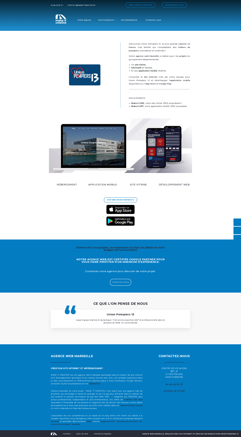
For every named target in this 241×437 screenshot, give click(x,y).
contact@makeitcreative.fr (81, 5)
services (55, 421)
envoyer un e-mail (174, 391)
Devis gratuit (140, 5)
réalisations (95, 384)
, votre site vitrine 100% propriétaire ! (156, 103)
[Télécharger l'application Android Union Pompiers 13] (120, 221)
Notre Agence (84, 20)
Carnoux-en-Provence (127, 421)
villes (89, 421)
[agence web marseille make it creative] (54, 433)
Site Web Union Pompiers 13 (120, 200)
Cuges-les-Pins (108, 421)
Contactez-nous (153, 20)
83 (141, 421)
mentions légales (102, 433)
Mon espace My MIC (174, 5)
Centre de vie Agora (60, 424)
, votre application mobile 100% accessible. (159, 106)
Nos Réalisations (129, 20)
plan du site (82, 433)
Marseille (75, 424)
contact (67, 433)
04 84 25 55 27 (57, 5)
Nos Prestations (106, 20)
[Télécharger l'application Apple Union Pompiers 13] (120, 209)
